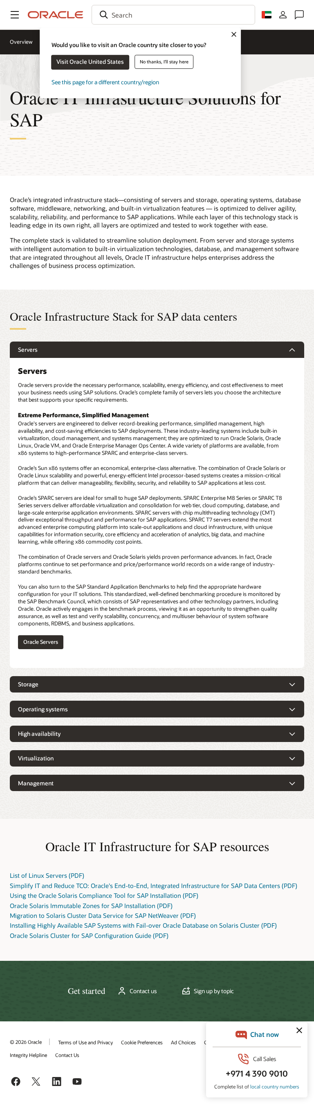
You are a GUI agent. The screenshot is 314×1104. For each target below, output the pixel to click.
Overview (21, 41)
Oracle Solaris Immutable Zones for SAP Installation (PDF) (91, 906)
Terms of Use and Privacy (85, 1042)
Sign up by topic (214, 991)
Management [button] (36, 783)
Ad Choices (183, 1042)
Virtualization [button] (36, 758)
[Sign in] (283, 15)
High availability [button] (39, 733)
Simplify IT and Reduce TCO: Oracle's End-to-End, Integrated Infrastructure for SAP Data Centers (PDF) (153, 885)
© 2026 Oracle (26, 1042)
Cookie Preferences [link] (142, 1042)
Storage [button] (28, 684)
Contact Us (67, 1055)
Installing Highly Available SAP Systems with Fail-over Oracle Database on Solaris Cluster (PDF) (143, 925)
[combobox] (173, 15)
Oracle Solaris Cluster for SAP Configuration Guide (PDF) (89, 935)
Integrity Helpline (28, 1055)
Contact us (143, 991)
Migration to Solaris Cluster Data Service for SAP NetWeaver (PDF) (103, 915)
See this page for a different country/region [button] (105, 82)
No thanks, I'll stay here (164, 61)
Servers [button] (28, 349)
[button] (15, 15)
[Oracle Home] (55, 14)
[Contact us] (299, 15)
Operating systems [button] (43, 709)
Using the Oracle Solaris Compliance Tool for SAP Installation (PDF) (104, 895)
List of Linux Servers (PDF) (47, 875)
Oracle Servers (40, 642)
